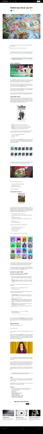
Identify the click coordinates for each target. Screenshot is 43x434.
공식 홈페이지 (29, 259)
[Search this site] (33, 1)
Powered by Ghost (38, 428)
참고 (21, 85)
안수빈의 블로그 (5, 1)
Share (31, 10)
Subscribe (38, 1)
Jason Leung (21, 39)
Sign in (35, 1)
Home (10, 1)
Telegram (16, 1)
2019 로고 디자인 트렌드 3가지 (16, 394)
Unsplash (24, 39)
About (13, 1)
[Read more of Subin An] (11, 10)
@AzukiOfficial (26, 311)
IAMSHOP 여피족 (14, 391)
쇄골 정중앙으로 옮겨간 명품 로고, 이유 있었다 (17, 395)
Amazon (24, 121)
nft (10, 6)
